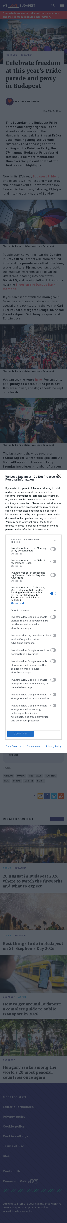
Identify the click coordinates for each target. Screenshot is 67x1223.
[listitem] (33, 540)
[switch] (53, 549)
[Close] (60, 477)
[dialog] (33, 611)
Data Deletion (13, 746)
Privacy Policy (53, 746)
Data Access (33, 746)
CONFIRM (20, 733)
